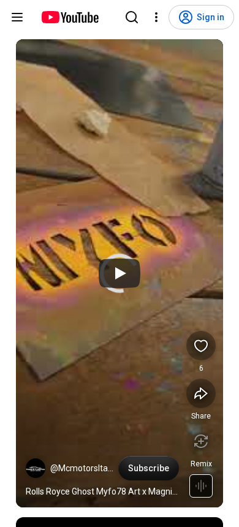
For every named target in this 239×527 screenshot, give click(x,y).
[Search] (131, 17)
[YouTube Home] (69, 17)
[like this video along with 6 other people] (201, 345)
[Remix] (201, 441)
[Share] (201, 393)
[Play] (119, 273)
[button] (35, 468)
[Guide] (17, 17)
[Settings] (156, 17)
